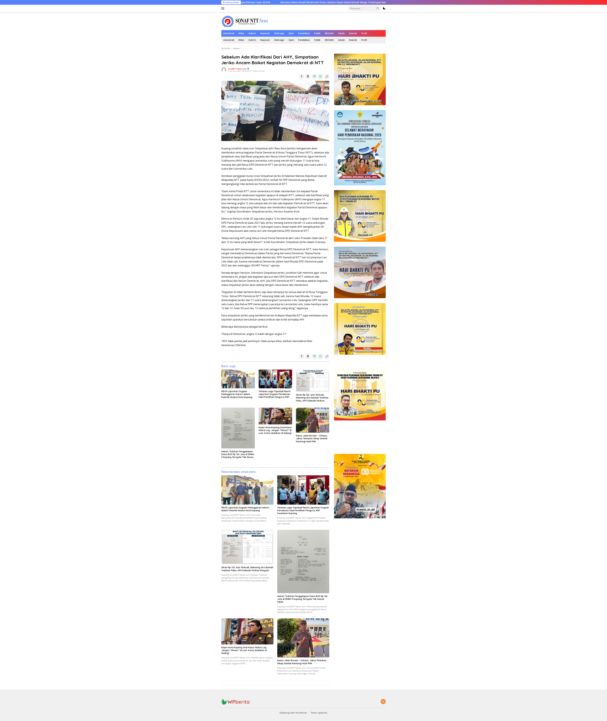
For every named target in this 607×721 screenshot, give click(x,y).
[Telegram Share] (314, 76)
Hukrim (252, 33)
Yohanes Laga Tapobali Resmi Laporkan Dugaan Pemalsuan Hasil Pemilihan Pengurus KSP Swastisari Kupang (274, 394)
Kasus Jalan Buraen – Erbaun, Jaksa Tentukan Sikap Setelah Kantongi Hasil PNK (312, 438)
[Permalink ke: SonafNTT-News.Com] (223, 69)
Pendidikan (304, 33)
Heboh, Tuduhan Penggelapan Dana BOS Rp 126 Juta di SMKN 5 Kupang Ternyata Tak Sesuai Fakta (237, 454)
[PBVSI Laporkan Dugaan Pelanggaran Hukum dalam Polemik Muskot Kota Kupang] (238, 379)
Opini (291, 33)
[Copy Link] (327, 76)
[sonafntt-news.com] (245, 20)
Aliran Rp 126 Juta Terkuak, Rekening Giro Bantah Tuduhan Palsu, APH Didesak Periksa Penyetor (312, 397)
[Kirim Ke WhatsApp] (320, 76)
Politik (317, 33)
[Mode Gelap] (384, 8)
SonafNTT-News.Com (237, 69)
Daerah (353, 33)
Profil (364, 33)
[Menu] (223, 8)
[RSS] (383, 702)
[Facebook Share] (301, 76)
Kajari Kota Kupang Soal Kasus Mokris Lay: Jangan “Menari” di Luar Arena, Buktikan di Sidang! (275, 430)
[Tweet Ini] (308, 76)
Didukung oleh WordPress (293, 712)
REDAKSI (329, 33)
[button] (378, 8)
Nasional (265, 33)
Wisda (341, 33)
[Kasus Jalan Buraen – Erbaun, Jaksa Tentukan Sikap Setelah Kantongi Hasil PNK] (312, 420)
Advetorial (228, 33)
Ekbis (241, 33)
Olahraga (279, 33)
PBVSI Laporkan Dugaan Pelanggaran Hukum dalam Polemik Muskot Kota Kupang (236, 394)
